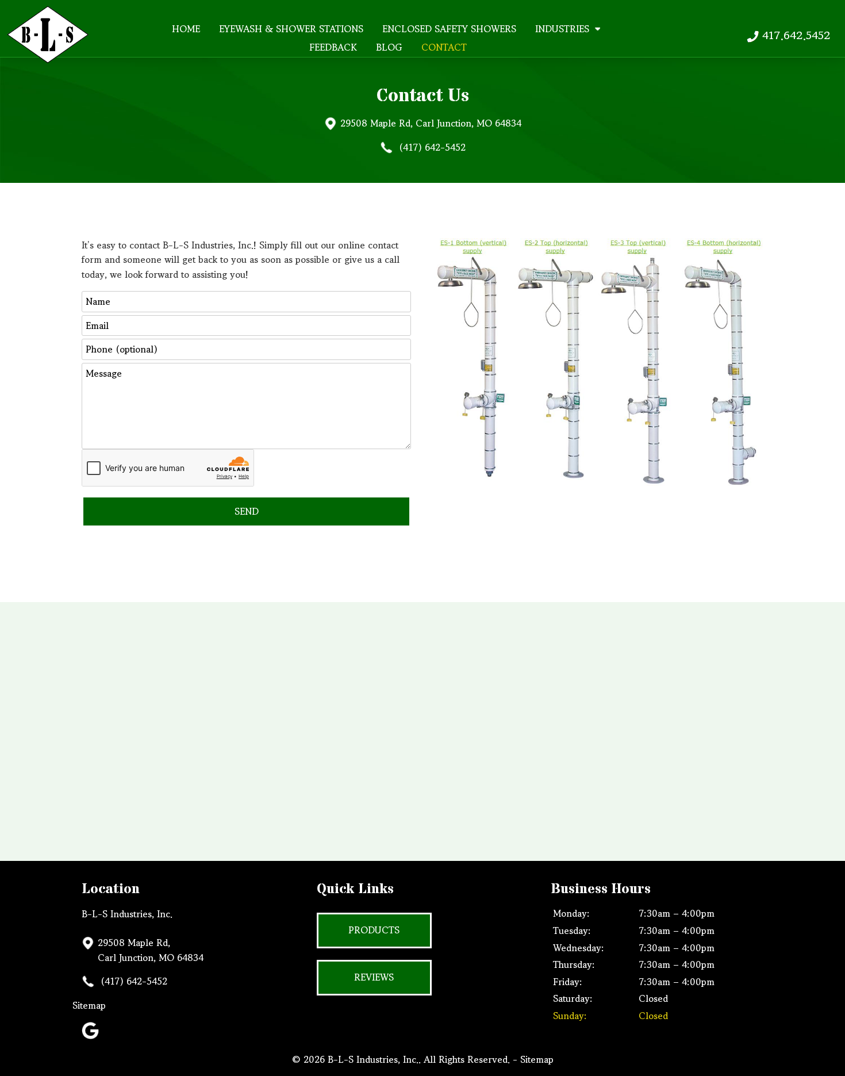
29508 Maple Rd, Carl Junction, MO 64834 (430, 123)
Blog (389, 47)
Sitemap (102, 1005)
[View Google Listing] (92, 1035)
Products (374, 930)
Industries (562, 29)
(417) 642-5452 (431, 147)
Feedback (333, 47)
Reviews (374, 977)
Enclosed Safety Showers (449, 29)
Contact (444, 47)
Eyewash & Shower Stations (291, 29)
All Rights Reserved (466, 1059)
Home (186, 29)
